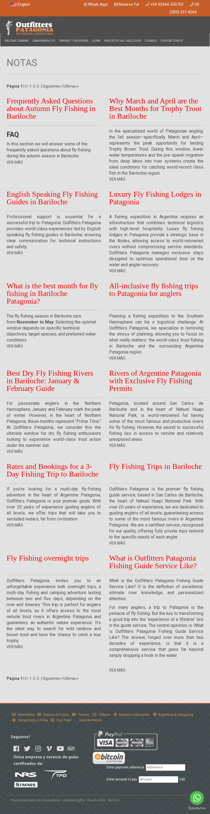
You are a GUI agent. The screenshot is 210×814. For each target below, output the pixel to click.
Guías (96, 41)
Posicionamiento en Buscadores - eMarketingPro (48, 800)
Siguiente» (52, 86)
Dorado (151, 41)
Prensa (83, 715)
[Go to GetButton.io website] (197, 808)
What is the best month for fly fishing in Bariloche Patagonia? (52, 293)
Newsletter (26, 715)
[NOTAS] (33, 25)
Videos (104, 715)
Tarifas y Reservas (74, 41)
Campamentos (43, 41)
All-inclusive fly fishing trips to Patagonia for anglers (153, 290)
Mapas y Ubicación (134, 715)
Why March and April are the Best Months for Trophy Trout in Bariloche (155, 108)
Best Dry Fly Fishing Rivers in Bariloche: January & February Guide (50, 381)
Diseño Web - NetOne (103, 800)
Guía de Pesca (89, 720)
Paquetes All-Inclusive (122, 41)
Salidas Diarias (16, 41)
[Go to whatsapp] (197, 798)
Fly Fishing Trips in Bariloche (155, 466)
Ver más (15, 162)
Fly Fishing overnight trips (48, 558)
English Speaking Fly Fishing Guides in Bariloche (52, 198)
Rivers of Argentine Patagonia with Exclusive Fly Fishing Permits (155, 381)
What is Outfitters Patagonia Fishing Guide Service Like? (153, 562)
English (23, 4)
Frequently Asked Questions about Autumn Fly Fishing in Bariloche (51, 108)
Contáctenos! (172, 41)
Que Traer (63, 720)
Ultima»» (70, 86)
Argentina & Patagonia (175, 715)
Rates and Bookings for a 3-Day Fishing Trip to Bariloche (52, 470)
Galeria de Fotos (55, 715)
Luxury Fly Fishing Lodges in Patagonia (155, 198)
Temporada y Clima (32, 720)
